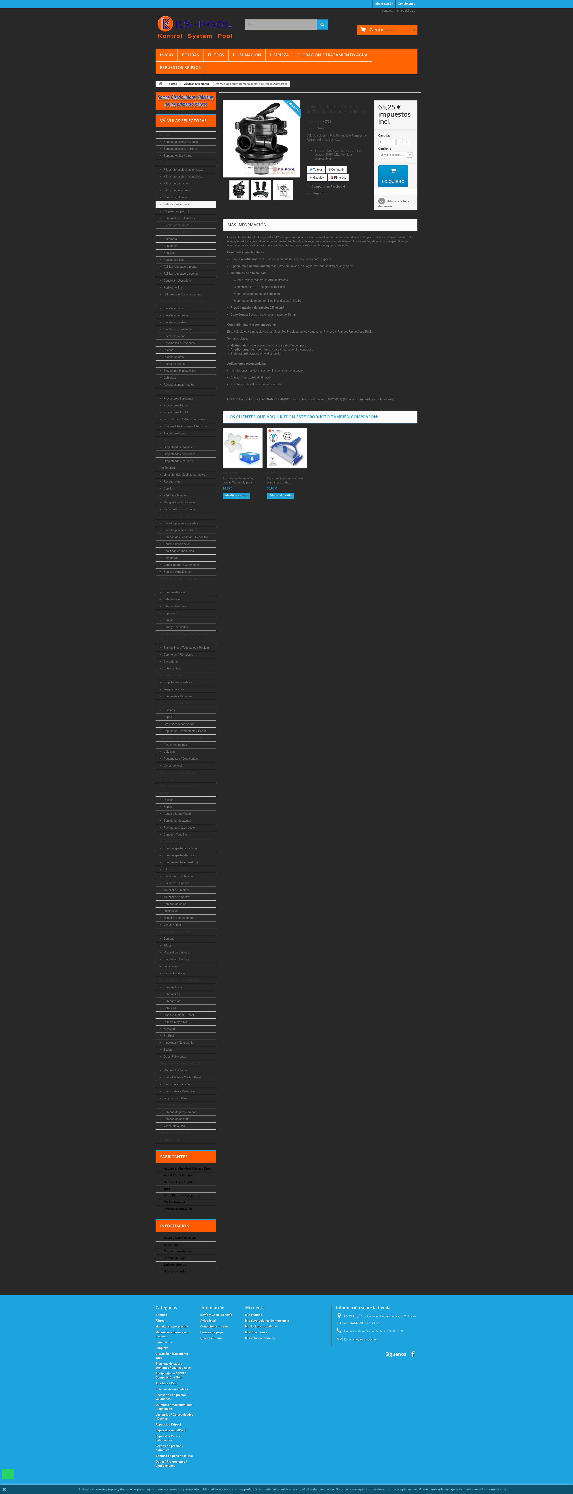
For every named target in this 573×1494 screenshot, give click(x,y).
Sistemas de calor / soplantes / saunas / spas (181, 582)
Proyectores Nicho (175, 405)
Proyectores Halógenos (178, 398)
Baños (167, 806)
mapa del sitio (406, 10)
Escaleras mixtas (174, 322)
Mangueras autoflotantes (179, 502)
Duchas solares (173, 357)
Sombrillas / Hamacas (177, 696)
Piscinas (169, 710)
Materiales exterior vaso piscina (182, 301)
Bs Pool (168, 1035)
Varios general (172, 765)
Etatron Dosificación (177, 1209)
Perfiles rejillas (173, 287)
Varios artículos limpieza (179, 509)
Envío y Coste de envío (179, 1238)
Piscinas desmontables (176, 703)
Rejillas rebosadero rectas (180, 266)
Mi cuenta (255, 1307)
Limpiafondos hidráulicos (179, 454)
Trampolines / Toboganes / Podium (186, 647)
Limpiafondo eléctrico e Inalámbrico (177, 464)
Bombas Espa (172, 987)
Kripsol (168, 717)
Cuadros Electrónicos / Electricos (185, 426)
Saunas (168, 620)
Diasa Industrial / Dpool (178, 1015)
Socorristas (170, 661)
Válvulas (169, 751)
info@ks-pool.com (365, 1339)
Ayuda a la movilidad (177, 813)
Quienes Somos (174, 1264)
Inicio (166, 55)
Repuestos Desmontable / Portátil (185, 731)
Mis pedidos (253, 1315)
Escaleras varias (174, 336)
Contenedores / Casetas (179, 218)
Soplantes (170, 613)
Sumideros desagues (177, 820)
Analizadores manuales (178, 551)
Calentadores (172, 599)
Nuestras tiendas (175, 1271)
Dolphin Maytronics (175, 1022)
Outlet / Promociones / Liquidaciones (175, 1136)
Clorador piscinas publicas (180, 530)
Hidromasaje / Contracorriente (182, 294)
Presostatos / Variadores (179, 1091)
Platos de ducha (174, 363)
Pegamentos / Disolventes (180, 758)
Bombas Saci (172, 1001)
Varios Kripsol (172, 924)
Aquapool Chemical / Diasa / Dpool (187, 1168)
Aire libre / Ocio (171, 675)
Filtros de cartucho (175, 183)
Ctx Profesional (174, 1202)
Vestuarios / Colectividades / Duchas (179, 789)
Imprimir (319, 193)
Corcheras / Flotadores (178, 654)
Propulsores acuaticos (177, 682)
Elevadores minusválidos (179, 370)
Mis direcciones (256, 1332)
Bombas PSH (172, 994)
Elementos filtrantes (176, 225)
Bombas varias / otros (177, 155)
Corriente (385, 148)
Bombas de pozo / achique (178, 1105)
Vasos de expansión (176, 1084)
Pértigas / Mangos (175, 495)
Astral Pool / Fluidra (177, 1175)
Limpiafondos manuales (178, 447)
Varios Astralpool (174, 973)
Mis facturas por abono (261, 1326)
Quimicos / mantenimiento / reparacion (179, 776)
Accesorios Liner (174, 259)
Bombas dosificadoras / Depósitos (185, 537)
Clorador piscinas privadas (180, 523)
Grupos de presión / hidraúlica (181, 1063)
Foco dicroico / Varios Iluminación (185, 419)
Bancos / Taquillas (175, 834)
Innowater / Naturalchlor (178, 1042)
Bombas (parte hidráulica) (180, 848)
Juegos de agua (173, 689)
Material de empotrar (176, 897)
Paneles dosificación (176, 544)
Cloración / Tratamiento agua (332, 55)
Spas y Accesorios (175, 627)
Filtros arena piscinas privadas (183, 169)
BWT (166, 1188)
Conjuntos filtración (175, 197)
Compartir (337, 169)
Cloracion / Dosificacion (178, 876)
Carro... (272, 473)
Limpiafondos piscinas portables (184, 474)
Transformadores (174, 433)
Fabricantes (174, 1156)
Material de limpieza (176, 890)
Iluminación (247, 55)
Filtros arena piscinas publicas (183, 176)
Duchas (168, 350)
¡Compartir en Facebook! (328, 186)
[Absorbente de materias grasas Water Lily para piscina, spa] (243, 448)
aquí (507, 1489)
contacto (387, 10)
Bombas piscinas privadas (180, 141)
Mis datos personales (260, 1338)
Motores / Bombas (175, 1070)
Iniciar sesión (383, 3)
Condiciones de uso (177, 1251)
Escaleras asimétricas (177, 329)
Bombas (190, 55)
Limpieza (279, 55)
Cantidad (384, 135)
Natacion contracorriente (179, 917)
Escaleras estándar (176, 315)
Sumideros (170, 246)
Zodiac (167, 1049)
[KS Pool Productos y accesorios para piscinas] (197, 27)
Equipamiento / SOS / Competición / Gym (184, 637)
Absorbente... (232, 473)
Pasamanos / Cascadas (179, 343)
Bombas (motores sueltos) (180, 862)
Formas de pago (174, 1258)
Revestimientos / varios (178, 384)
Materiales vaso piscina (176, 232)
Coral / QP (170, 1008)
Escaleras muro (173, 308)
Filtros (216, 55)
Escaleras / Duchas (176, 883)
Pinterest (339, 177)
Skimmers (170, 239)
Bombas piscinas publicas (180, 148)
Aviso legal (171, 1244)
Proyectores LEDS (175, 412)
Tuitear (317, 169)
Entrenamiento (172, 668)
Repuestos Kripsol (180, 67)
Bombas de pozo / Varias (179, 1112)
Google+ (318, 177)
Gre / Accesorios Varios (178, 724)
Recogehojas (171, 481)
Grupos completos (175, 1098)
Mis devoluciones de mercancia (267, 1320)
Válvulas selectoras (176, 204)
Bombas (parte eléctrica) (179, 855)
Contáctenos (406, 3)
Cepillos (168, 488)
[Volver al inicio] (160, 84)
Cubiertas (169, 377)
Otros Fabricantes (175, 1056)
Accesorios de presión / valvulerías (184, 738)
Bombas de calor (174, 592)
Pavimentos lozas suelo (179, 827)
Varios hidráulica (174, 1126)
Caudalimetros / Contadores (181, 564)
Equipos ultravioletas (177, 571)
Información (175, 1226)
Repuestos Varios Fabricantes (180, 980)
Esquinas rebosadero (177, 280)
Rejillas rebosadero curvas (180, 273)
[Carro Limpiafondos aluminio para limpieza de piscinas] (287, 448)
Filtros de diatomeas (176, 190)
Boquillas (169, 252)
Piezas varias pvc (175, 744)
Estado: (312, 128)
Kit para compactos (176, 211)
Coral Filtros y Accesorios (181, 1195)
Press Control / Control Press (182, 1077)
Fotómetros (170, 558)
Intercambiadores (174, 606)
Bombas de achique (176, 1119)
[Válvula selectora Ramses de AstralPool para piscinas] (239, 190)
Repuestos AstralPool (175, 931)
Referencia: (314, 121)
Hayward (169, 1028)
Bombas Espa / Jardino (179, 1182)
